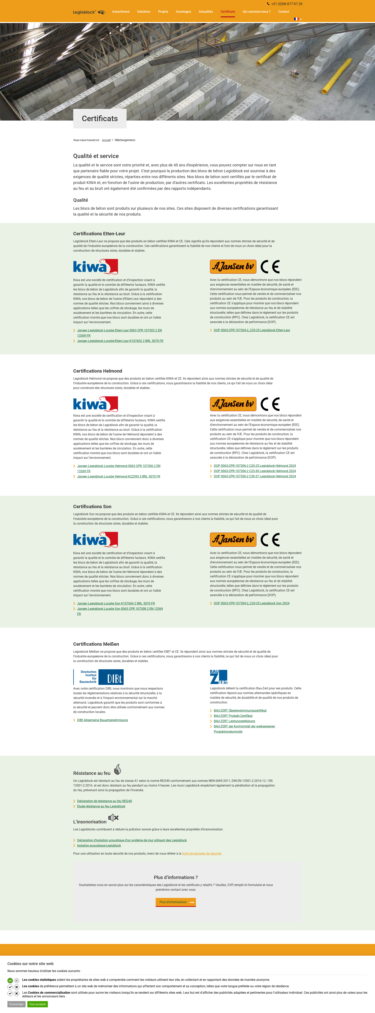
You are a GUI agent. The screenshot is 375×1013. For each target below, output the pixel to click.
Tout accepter (37, 1004)
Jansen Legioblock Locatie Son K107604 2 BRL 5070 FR (116, 603)
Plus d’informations (173, 902)
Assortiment (120, 11)
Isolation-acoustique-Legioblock (99, 845)
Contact (283, 11)
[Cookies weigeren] (16, 980)
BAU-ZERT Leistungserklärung (234, 721)
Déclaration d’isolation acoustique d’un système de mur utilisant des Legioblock (132, 840)
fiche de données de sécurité (201, 853)
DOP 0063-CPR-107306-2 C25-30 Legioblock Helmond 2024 (255, 471)
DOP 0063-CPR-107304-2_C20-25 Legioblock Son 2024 (251, 603)
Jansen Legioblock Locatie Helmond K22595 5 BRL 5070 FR (118, 476)
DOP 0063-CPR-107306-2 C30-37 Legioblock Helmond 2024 (255, 476)
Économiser (16, 1004)
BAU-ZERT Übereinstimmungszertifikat (240, 710)
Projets (163, 11)
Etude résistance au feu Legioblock (101, 806)
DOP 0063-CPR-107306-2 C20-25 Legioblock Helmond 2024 (255, 466)
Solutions (143, 11)
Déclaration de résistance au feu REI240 (104, 801)
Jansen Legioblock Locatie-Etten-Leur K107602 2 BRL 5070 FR (120, 341)
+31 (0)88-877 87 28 (286, 4)
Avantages (183, 11)
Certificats (228, 11)
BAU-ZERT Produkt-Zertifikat (233, 716)
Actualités (206, 11)
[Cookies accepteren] (10, 980)
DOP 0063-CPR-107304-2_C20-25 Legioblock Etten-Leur (252, 330)
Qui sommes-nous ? (257, 11)
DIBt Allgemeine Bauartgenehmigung (102, 720)
